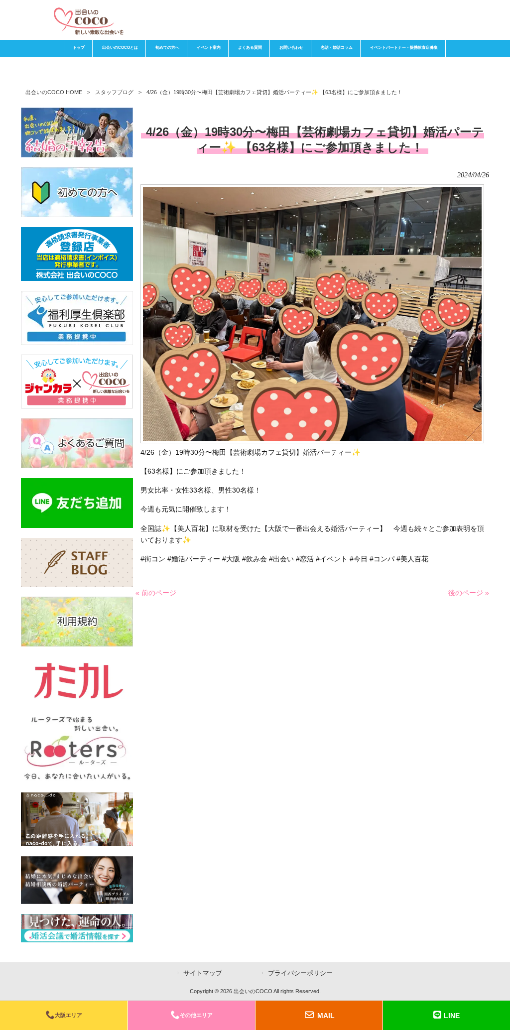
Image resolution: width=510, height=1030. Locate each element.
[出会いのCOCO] (88, 32)
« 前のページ (155, 593)
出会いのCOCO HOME (53, 92)
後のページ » (468, 593)
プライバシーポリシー (300, 973)
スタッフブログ (114, 92)
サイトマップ (202, 973)
